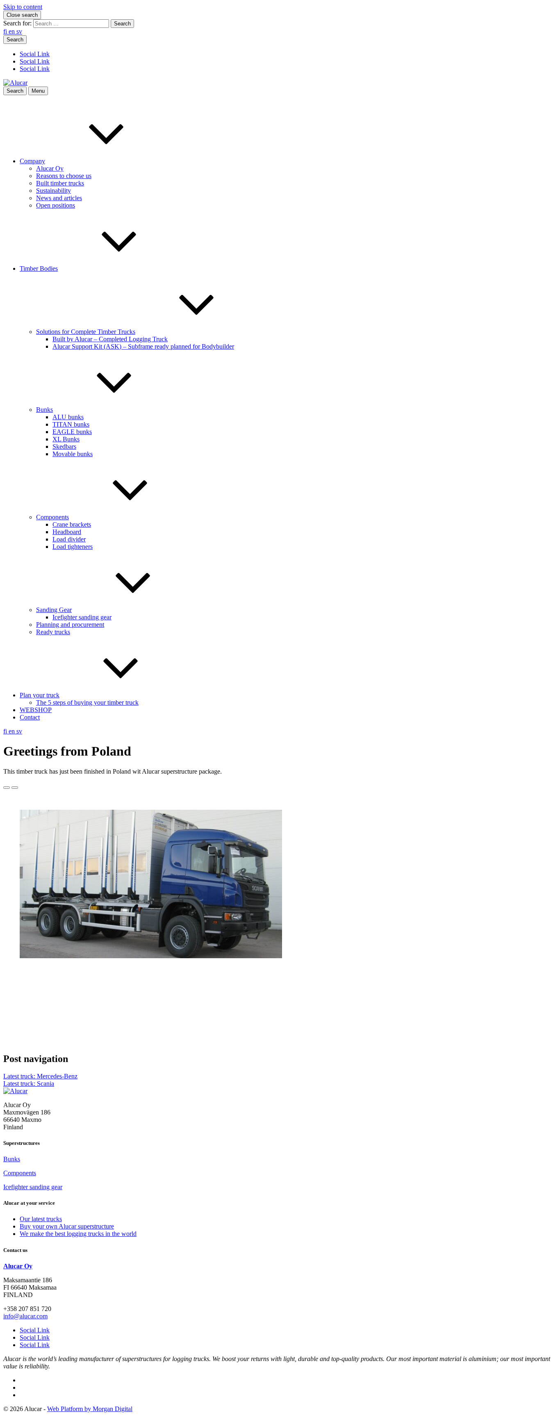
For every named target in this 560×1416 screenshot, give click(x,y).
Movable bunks (72, 453)
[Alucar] (15, 1090)
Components (52, 517)
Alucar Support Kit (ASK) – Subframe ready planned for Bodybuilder (143, 346)
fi (6, 31)
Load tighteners (72, 546)
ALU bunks (68, 416)
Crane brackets (71, 524)
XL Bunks (66, 439)
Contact (30, 717)
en (12, 31)
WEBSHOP (36, 709)
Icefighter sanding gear (82, 617)
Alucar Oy (50, 168)
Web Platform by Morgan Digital (89, 1408)
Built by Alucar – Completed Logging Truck (110, 339)
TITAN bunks (70, 424)
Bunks (44, 409)
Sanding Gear (54, 609)
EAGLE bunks (72, 431)
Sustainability (53, 190)
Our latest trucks (41, 1218)
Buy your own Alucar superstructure (67, 1226)
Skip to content (22, 6)
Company (32, 161)
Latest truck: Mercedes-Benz (40, 1076)
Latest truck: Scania (28, 1083)
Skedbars (64, 446)
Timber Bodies (39, 268)
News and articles (59, 197)
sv (19, 31)
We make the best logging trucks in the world (78, 1233)
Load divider (69, 539)
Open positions (55, 205)
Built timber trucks (60, 183)
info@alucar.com (25, 1316)
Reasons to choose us (63, 175)
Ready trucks (53, 631)
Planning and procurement (70, 624)
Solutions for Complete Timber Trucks (85, 331)
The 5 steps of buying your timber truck (87, 702)
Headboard (66, 531)
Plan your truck (39, 695)
